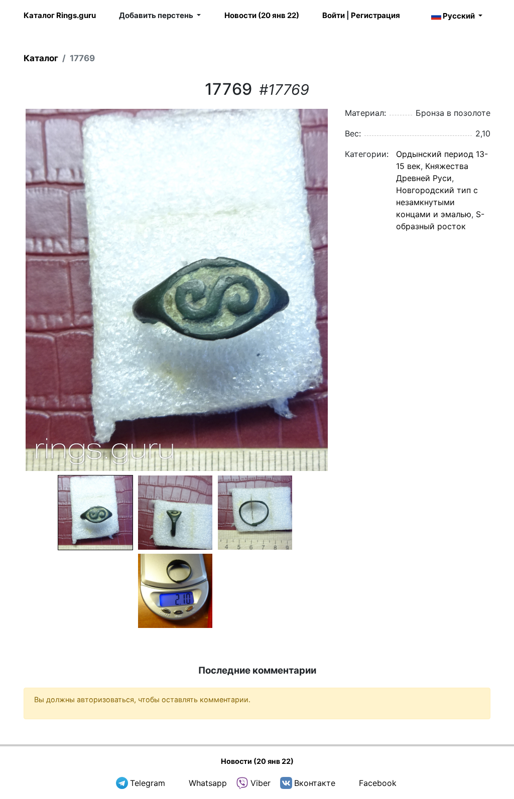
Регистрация (375, 15)
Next (343, 290)
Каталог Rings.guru (60, 15)
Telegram (147, 783)
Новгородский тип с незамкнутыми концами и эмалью (437, 202)
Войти (333, 15)
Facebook (378, 783)
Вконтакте (314, 783)
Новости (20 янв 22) (261, 15)
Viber (260, 783)
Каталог (41, 58)
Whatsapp (208, 783)
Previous (11, 290)
